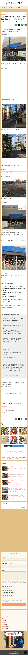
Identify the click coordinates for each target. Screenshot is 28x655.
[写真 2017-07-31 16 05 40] (13, 48)
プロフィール (7, 7)
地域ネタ (4, 618)
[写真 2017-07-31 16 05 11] (13, 216)
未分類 (3, 624)
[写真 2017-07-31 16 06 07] (13, 257)
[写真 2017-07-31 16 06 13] (13, 115)
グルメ (12, 7)
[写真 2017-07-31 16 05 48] (13, 145)
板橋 (20, 451)
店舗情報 (3, 14)
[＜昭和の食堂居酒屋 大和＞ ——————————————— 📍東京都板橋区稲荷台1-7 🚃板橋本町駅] (23, 431)
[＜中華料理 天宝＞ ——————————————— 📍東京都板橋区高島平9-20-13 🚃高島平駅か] (5, 440)
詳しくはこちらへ (6, 412)
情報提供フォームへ (6, 406)
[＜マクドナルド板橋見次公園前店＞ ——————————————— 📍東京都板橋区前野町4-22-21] (14, 440)
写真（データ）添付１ (7, 586)
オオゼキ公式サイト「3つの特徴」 (11, 375)
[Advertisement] (14, 531)
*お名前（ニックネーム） (7, 557)
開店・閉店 (17, 7)
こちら (3, 308)
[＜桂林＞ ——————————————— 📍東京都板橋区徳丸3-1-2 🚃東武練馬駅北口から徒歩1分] (23, 440)
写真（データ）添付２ (7, 590)
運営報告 (4, 628)
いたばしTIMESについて (7, 614)
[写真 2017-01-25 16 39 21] (13, 187)
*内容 (3, 570)
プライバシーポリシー (14, 651)
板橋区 (25, 451)
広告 (3, 620)
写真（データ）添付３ (7, 595)
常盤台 (15, 451)
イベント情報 (5, 616)
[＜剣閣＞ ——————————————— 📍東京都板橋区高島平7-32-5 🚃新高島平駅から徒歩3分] (5, 431)
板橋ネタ (4, 626)
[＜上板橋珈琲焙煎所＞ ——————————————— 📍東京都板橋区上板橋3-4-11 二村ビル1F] (14, 431)
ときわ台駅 (9, 451)
